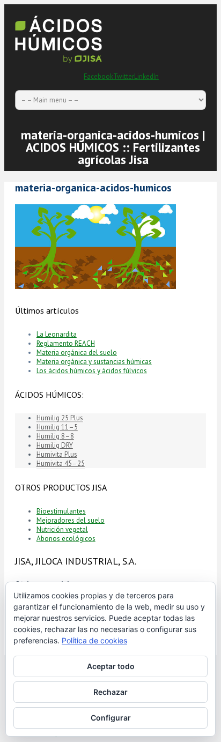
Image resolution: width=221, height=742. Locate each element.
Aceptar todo (111, 666)
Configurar (111, 717)
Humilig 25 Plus (59, 417)
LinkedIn (146, 76)
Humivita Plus (56, 454)
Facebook (98, 76)
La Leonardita (56, 334)
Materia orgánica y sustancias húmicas (94, 361)
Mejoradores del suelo (70, 520)
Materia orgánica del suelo (76, 352)
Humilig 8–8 (55, 436)
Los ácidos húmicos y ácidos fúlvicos (91, 370)
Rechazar (110, 691)
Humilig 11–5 (57, 427)
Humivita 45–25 (60, 463)
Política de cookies (94, 640)
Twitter (123, 76)
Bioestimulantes (61, 511)
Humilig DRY (54, 445)
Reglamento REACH (65, 343)
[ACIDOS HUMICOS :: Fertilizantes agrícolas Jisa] (58, 64)
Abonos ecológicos (65, 538)
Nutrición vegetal (62, 529)
